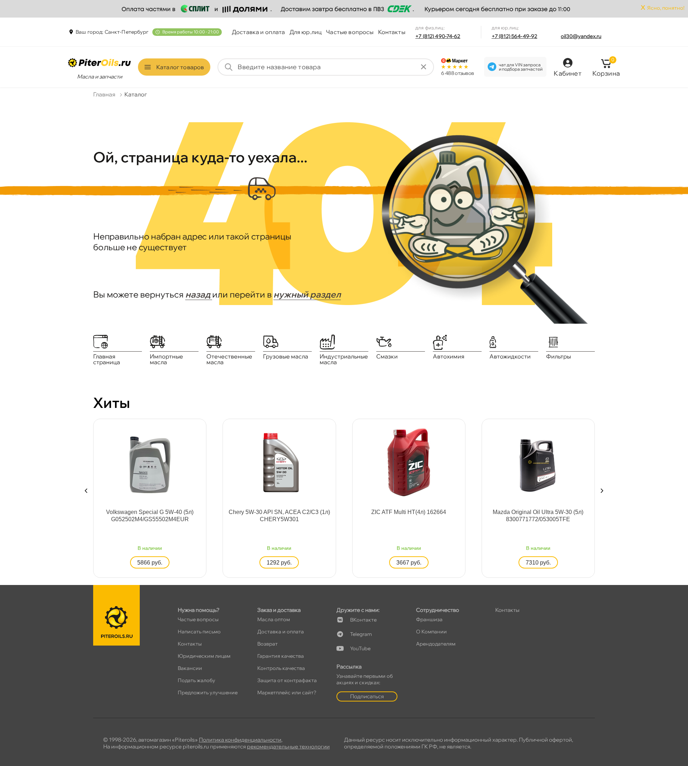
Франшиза (429, 619)
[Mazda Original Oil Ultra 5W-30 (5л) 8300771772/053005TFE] (538, 461)
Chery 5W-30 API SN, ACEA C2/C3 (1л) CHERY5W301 (279, 515)
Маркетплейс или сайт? (286, 692)
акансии (190, 668)
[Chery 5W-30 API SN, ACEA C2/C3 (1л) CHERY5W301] (279, 461)
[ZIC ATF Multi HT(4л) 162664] (409, 461)
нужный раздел (307, 294)
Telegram (361, 634)
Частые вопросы (349, 31)
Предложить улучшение (208, 692)
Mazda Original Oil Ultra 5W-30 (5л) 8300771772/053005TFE (538, 515)
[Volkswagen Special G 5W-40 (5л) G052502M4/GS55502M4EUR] (150, 461)
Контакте (363, 620)
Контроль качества (281, 668)
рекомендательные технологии (288, 746)
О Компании (431, 631)
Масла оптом (273, 619)
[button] (86, 491)
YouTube (360, 648)
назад (198, 294)
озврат (267, 644)
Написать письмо (199, 631)
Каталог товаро (180, 67)
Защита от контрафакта (287, 680)
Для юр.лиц (306, 31)
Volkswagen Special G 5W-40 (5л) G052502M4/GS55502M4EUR (150, 515)
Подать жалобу (196, 680)
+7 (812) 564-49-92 (515, 36)
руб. (149, 563)
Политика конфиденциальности (240, 739)
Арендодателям (435, 644)
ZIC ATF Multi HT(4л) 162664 (408, 512)
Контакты (391, 31)
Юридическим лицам (204, 656)
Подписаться (367, 696)
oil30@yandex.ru (581, 36)
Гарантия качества (280, 656)
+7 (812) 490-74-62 (437, 36)
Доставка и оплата (258, 31)
